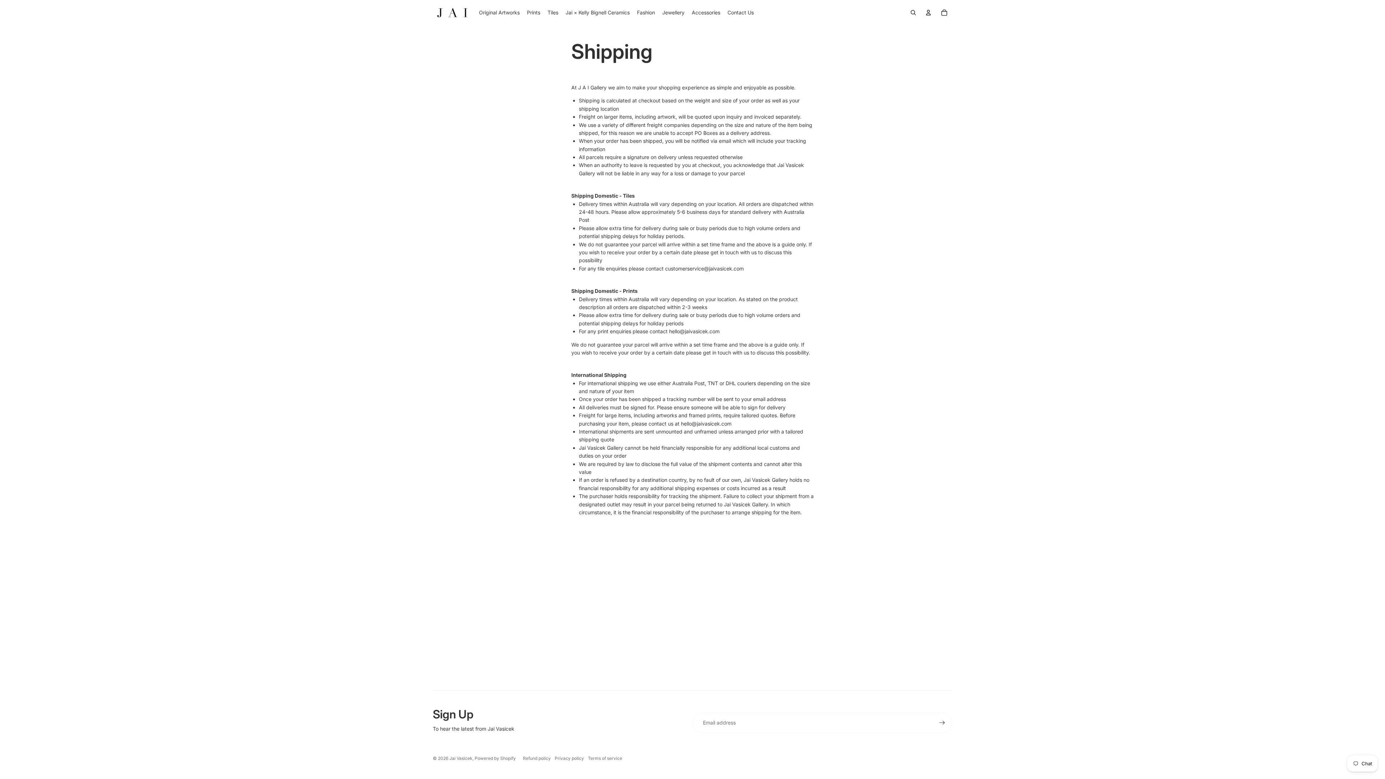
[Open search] (913, 13)
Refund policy (537, 758)
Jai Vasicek (460, 758)
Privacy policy (569, 758)
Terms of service (605, 758)
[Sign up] (942, 723)
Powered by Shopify (495, 758)
